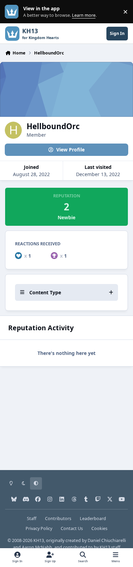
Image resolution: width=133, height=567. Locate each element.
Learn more (13, 12)
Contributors (58, 518)
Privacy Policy (39, 528)
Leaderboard (93, 518)
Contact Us (72, 528)
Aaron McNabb (37, 547)
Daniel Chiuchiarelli (107, 540)
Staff (31, 518)
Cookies (99, 528)
